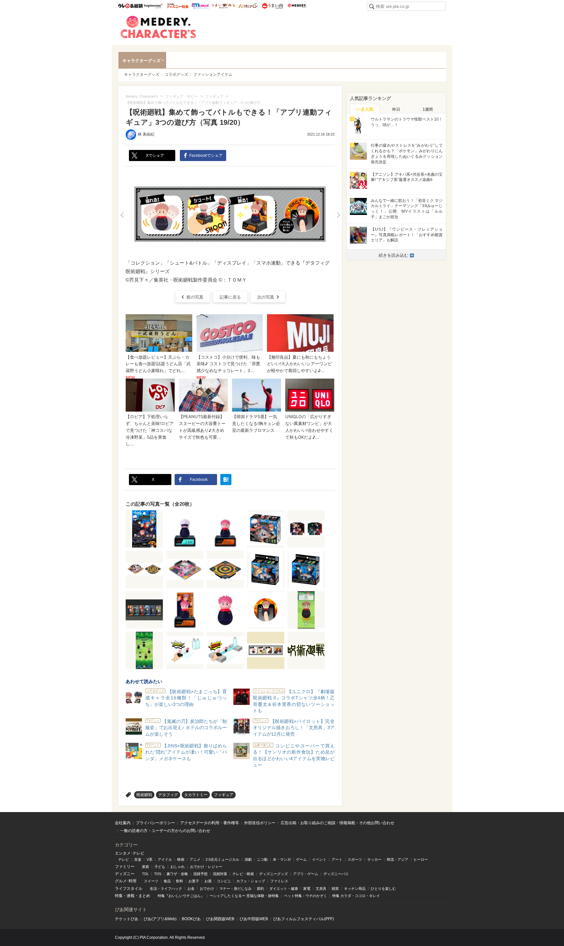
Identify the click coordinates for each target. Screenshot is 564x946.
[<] (122, 215)
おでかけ (207, 888)
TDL (145, 874)
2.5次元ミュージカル (222, 859)
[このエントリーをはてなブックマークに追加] (225, 479)
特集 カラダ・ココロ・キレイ (356, 896)
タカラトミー (196, 794)
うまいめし (223, 6)
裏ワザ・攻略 (177, 874)
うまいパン (248, 6)
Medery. (297, 6)
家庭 (145, 867)
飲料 (179, 881)
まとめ (144, 895)
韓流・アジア (397, 859)
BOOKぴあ (191, 919)
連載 (130, 895)
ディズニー (124, 874)
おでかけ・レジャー (206, 867)
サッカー (374, 859)
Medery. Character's (158, 27)
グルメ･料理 (125, 881)
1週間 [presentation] (428, 109)
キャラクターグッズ (141, 60)
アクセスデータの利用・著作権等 (209, 823)
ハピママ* (153, 6)
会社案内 (123, 823)
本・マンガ (282, 859)
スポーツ (355, 859)
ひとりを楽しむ (383, 888)
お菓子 (193, 881)
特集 (119, 895)
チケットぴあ (126, 919)
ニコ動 (262, 859)
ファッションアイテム (212, 74)
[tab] (365, 109)
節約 (260, 888)
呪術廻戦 (144, 794)
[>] (338, 215)
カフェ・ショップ (250, 881)
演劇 (248, 859)
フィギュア (223, 794)
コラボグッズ (176, 74)
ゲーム (301, 859)
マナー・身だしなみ (235, 888)
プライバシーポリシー (155, 823)
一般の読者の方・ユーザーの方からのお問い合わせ (165, 830)
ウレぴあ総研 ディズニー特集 (177, 6)
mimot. (200, 6)
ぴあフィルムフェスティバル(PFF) (303, 919)
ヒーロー (421, 859)
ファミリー (124, 866)
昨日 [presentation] (396, 109)
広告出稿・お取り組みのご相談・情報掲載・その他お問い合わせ (337, 823)
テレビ (123, 859)
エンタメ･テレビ (129, 853)
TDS (157, 874)
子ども (159, 867)
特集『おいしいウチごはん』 (181, 896)
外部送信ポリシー (259, 823)
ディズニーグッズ (273, 874)
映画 (180, 859)
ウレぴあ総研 (130, 6)
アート (337, 859)
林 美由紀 (146, 134)
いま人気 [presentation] (364, 109)
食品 (167, 881)
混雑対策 (220, 874)
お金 (191, 888)
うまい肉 (272, 6)
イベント (319, 859)
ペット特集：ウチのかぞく (305, 896)
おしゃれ (177, 867)
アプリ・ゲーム (305, 874)
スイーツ (151, 881)
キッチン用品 (355, 888)
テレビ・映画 (243, 874)
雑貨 (335, 888)
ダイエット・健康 (283, 888)
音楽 (137, 859)
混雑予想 (200, 874)
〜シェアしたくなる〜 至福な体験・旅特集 (244, 896)
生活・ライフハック (166, 888)
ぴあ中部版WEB (254, 919)
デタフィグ (168, 794)
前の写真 (194, 297)
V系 (149, 859)
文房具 (321, 888)
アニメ (195, 859)
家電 (306, 888)
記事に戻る (230, 297)
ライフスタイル (128, 888)
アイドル (165, 859)
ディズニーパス (336, 874)
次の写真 (265, 297)
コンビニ (224, 881)
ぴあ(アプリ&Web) (160, 919)
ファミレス (279, 881)
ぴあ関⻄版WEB (220, 919)
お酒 (208, 881)
